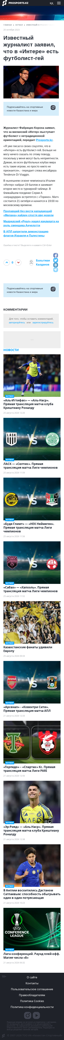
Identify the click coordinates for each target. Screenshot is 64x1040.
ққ (51, 3)
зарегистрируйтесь (42, 322)
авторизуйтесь (17, 322)
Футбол (19, 25)
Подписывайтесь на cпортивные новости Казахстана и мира (25, 109)
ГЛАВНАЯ (7, 25)
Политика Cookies (32, 1001)
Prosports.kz (44, 140)
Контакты (32, 983)
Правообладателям (32, 995)
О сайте (32, 977)
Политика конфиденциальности (32, 1007)
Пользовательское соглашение (32, 989)
